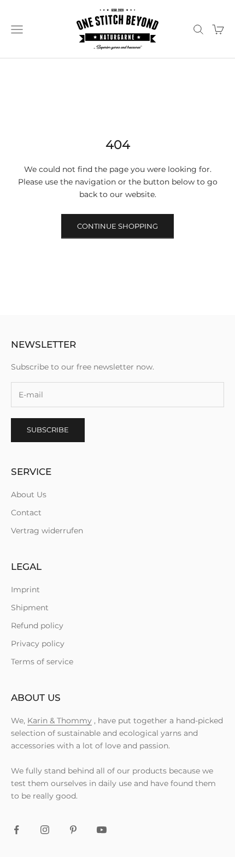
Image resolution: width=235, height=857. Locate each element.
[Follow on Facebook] (16, 829)
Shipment (30, 607)
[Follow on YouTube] (101, 829)
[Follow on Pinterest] (73, 829)
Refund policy (37, 625)
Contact (26, 512)
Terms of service (42, 661)
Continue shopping (117, 226)
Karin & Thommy (59, 720)
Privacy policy (37, 643)
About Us (28, 494)
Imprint (25, 589)
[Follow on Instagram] (44, 829)
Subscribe (48, 429)
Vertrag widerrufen (47, 530)
